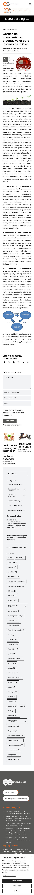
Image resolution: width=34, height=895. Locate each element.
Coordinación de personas (17, 489)
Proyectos (12, 731)
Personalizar (17, 886)
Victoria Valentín (12, 51)
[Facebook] (4, 364)
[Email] (28, 364)
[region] (17, 874)
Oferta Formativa (15, 505)
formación (13, 644)
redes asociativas (15, 740)
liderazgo (12, 692)
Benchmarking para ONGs (17, 548)
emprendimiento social (17, 605)
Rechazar (17, 891)
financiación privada (16, 630)
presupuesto (13, 726)
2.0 (10, 558)
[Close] (32, 856)
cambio (12, 567)
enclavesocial (14, 611)
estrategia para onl (16, 616)
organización (13, 716)
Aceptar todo (17, 881)
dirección (12, 596)
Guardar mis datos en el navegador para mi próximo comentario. (13, 412)
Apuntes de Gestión (16, 484)
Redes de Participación (17, 510)
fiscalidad (12, 640)
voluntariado (13, 759)
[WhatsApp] (18, 364)
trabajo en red (14, 755)
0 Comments (11, 463)
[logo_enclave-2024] (10, 2)
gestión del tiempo (15, 659)
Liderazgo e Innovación (10, 29)
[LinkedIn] (14, 364)
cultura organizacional (16, 581)
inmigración (13, 682)
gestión (12, 654)
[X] (9, 364)
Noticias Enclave (15, 501)
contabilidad (13, 577)
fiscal (11, 635)
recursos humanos (15, 736)
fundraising (13, 649)
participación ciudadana (17, 720)
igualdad (12, 663)
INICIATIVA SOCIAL (15, 678)
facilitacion (12, 621)
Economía (12, 600)
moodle (11, 697)
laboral (11, 687)
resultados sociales (15, 745)
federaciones (13, 625)
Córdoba (12, 591)
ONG (23, 706)
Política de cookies (9, 876)
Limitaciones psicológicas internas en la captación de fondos (10, 452)
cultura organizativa (16, 586)
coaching (12, 572)
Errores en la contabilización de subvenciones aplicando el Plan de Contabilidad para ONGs (16, 524)
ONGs (11, 711)
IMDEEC (11, 668)
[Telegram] (23, 364)
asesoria (20, 558)
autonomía (13, 562)
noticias (12, 701)
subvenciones (14, 750)
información (13, 673)
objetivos (12, 706)
